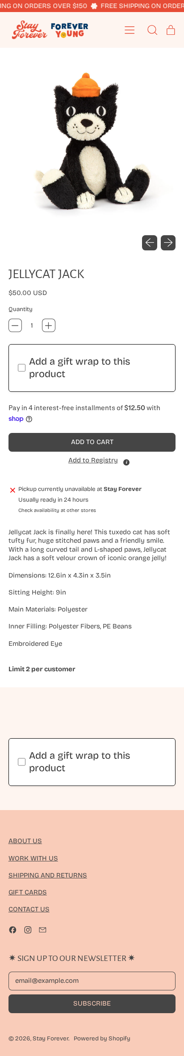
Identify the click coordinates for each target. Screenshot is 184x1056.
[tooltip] (126, 462)
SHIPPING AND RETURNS (47, 875)
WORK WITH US (33, 858)
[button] (92, 145)
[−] (15, 325)
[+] (48, 325)
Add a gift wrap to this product (79, 368)
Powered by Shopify (102, 1038)
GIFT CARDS (27, 892)
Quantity (20, 309)
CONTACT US (29, 909)
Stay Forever (50, 1038)
